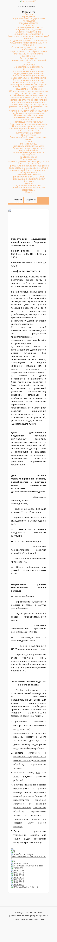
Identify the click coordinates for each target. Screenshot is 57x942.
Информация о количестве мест (28, 178)
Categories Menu (26, 6)
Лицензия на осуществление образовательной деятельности (28, 76)
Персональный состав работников (28, 51)
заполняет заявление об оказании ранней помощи (29, 803)
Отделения (28, 25)
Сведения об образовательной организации (28, 188)
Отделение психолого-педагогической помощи (28, 37)
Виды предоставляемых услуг (28, 145)
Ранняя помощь (28, 143)
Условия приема (28, 159)
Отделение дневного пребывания (28, 40)
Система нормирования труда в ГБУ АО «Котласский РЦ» (29, 129)
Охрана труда (28, 134)
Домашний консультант (28, 185)
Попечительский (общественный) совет (28, 61)
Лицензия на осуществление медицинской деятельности (28, 72)
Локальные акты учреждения (28, 86)
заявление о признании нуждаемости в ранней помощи (29, 756)
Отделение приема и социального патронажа (28, 43)
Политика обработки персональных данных (29, 138)
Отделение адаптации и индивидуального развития (28, 32)
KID (38, 772)
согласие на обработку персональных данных (29, 764)
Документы (29, 64)
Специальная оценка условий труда (29, 123)
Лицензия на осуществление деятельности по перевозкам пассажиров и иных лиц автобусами (28, 82)
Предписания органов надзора (28, 126)
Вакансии (28, 183)
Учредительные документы (28, 66)
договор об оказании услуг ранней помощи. (29, 822)
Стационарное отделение (28, 29)
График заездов (28, 156)
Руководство (28, 20)
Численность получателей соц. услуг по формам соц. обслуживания (28, 111)
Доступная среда (28, 58)
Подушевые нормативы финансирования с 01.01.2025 (28, 175)
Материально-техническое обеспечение (28, 54)
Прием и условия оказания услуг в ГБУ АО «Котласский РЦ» (28, 162)
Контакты (29, 180)
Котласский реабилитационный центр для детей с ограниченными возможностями (28, 915)
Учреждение (28, 16)
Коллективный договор (28, 132)
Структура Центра (28, 22)
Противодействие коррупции (28, 121)
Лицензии (28, 68)
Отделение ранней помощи (28, 27)
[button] (28, 11)
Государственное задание (28, 88)
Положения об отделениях (28, 115)
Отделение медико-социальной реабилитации (28, 48)
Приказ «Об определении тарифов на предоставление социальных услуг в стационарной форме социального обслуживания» (28, 169)
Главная (28, 14)
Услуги (28, 141)
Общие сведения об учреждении (28, 18)
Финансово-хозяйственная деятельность (28, 118)
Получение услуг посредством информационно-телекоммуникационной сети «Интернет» (28, 151)
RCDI (16, 776)
